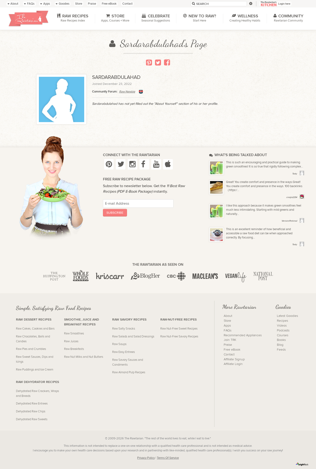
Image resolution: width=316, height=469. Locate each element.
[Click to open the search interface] (250, 3)
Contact (229, 354)
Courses (282, 335)
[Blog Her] (145, 276)
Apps (227, 325)
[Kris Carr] (109, 276)
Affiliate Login (233, 364)
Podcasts (283, 330)
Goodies (283, 306)
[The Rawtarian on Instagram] (132, 164)
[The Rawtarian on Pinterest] (109, 164)
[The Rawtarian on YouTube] (156, 164)
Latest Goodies (287, 316)
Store (227, 321)
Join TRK (230, 340)
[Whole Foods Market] (80, 276)
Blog (280, 345)
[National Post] (263, 276)
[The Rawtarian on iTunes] (168, 164)
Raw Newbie (127, 91)
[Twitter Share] (158, 62)
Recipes (282, 321)
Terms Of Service (168, 458)
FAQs (227, 330)
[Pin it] (149, 62)
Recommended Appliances (243, 335)
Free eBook (232, 350)
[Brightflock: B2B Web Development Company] (302, 464)
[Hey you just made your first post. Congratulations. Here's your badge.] (141, 92)
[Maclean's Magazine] (205, 276)
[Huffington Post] (54, 276)
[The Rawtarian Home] (28, 18)
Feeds (281, 350)
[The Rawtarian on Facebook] (144, 164)
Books (281, 340)
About (228, 316)
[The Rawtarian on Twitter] (121, 164)
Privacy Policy (146, 458)
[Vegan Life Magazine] (236, 276)
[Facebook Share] (167, 62)
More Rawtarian (239, 306)
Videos (282, 325)
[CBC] (176, 276)
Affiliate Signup (234, 359)
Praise (228, 345)
